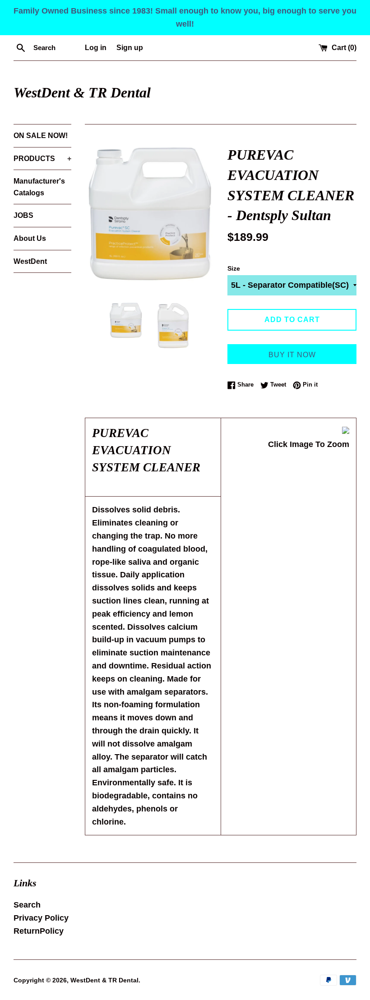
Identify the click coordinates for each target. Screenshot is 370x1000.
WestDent (30, 261)
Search (27, 904)
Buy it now (292, 355)
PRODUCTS (42, 158)
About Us (30, 238)
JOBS (23, 215)
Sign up (129, 47)
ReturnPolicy (39, 930)
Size (233, 268)
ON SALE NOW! (41, 135)
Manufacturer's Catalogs (39, 187)
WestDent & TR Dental (82, 92)
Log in (95, 47)
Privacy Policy (41, 917)
